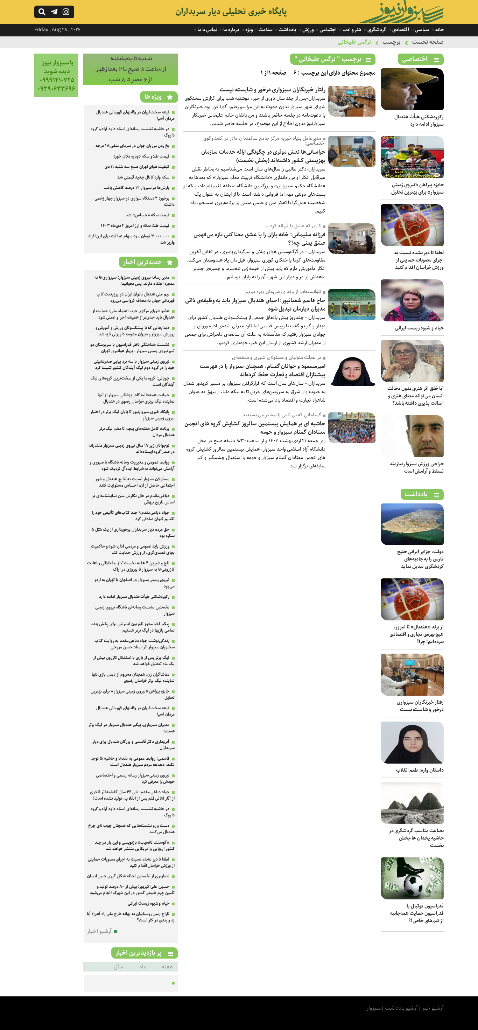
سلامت (265, 30)
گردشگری (376, 30)
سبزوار (373, 1008)
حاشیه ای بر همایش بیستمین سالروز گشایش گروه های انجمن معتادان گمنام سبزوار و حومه (254, 428)
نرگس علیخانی (354, 42)
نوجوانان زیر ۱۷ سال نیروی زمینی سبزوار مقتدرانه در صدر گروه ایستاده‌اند (132, 448)
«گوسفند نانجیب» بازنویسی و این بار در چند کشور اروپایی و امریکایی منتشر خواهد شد (135, 845)
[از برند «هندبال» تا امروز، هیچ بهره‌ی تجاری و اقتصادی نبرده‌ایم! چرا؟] (412, 619)
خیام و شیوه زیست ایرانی (419, 328)
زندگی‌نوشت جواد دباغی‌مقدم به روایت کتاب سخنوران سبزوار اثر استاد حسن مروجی (134, 644)
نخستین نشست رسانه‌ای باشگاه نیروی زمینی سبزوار (135, 610)
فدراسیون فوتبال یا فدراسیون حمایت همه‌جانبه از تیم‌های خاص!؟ (417, 913)
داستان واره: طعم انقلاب (420, 770)
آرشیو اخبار (99, 931)
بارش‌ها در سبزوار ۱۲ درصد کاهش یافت (136, 188)
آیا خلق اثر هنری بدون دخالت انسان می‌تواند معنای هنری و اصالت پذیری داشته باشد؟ (415, 396)
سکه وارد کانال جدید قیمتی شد (143, 177)
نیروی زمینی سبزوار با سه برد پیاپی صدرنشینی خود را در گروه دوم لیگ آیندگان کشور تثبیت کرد (134, 364)
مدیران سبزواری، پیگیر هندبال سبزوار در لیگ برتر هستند (132, 728)
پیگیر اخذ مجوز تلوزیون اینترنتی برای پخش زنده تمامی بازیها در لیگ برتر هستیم (133, 627)
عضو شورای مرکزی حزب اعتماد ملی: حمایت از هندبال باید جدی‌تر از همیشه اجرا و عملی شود (133, 314)
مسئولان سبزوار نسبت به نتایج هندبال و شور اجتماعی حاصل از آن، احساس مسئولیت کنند (135, 482)
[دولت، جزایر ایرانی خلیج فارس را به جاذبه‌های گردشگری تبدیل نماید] (412, 543)
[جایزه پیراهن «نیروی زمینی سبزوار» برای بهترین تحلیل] (412, 176)
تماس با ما (206, 30)
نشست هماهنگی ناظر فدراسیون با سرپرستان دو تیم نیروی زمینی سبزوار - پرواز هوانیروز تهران (132, 348)
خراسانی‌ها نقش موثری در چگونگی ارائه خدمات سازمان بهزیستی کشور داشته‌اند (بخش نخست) (263, 156)
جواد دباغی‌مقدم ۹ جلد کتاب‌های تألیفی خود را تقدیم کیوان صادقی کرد (133, 516)
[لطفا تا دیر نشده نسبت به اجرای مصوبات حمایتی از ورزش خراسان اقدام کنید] (412, 244)
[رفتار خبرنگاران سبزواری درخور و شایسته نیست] (412, 694)
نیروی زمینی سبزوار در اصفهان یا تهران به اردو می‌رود (134, 583)
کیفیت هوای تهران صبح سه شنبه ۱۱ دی (137, 166)
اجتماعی (327, 30)
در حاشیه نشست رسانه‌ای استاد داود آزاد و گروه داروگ (133, 132)
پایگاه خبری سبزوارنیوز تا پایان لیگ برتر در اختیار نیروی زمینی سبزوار (132, 415)
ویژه (248, 30)
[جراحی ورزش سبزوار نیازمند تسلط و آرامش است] (412, 455)
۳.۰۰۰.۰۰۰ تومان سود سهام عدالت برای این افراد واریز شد (131, 239)
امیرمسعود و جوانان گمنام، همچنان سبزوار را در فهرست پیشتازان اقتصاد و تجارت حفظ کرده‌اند (262, 371)
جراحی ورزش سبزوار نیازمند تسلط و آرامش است (416, 467)
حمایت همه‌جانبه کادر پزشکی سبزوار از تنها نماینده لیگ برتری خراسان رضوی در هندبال (136, 398)
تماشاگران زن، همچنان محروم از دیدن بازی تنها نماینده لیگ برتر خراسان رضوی (133, 677)
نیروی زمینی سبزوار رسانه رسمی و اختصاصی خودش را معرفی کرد (135, 778)
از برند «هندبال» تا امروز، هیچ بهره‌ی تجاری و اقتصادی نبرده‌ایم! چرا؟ (416, 634)
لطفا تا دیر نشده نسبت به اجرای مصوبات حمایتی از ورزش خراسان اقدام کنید (419, 260)
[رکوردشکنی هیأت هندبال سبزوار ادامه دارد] (412, 108)
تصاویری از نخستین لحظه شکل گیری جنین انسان (128, 876)
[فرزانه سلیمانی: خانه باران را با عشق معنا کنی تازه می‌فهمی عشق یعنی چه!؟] (351, 252)
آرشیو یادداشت (401, 1008)
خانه (439, 30)
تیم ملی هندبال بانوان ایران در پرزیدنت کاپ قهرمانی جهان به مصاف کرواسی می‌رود (136, 297)
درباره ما (231, 30)
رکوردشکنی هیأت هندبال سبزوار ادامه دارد (419, 120)
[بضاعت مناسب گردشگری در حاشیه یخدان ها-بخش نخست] (412, 822)
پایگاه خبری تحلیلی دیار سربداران (231, 11)
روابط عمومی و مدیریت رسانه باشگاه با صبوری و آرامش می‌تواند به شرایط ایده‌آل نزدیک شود (132, 465)
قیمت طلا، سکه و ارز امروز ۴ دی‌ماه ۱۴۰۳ (135, 225)
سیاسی (422, 30)
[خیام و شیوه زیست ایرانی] (412, 320)
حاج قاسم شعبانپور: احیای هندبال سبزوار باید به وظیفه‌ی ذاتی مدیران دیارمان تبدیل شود (255, 305)
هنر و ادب (351, 30)
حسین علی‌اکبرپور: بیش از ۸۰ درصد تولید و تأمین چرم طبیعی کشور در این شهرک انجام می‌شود (132, 890)
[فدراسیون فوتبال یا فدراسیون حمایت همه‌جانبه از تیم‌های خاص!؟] (412, 898)
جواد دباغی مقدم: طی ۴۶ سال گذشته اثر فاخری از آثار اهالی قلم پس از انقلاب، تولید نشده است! (132, 795)
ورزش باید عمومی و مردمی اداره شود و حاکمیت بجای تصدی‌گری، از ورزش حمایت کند (133, 549)
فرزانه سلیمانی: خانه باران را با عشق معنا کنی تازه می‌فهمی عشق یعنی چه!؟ (259, 239)
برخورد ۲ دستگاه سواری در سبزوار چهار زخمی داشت (134, 201)
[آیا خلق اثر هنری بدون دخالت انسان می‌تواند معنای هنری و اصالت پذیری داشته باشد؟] (412, 380)
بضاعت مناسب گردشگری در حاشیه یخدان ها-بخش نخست (416, 838)
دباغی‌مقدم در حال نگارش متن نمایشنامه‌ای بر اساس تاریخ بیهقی (133, 499)
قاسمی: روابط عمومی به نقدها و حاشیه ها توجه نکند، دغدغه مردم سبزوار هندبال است (133, 761)
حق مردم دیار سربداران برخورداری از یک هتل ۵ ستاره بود (133, 533)
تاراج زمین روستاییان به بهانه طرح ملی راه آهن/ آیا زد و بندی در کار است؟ (131, 917)
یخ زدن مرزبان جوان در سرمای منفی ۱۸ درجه (132, 145)
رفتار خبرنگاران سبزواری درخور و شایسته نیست (420, 706)
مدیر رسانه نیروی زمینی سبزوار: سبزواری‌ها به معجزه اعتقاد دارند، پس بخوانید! (134, 280)
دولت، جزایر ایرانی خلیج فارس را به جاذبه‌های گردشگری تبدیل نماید (420, 559)
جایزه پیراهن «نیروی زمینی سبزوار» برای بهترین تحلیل (417, 188)
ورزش (307, 30)
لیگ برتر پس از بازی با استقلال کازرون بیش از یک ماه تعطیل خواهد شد (134, 661)
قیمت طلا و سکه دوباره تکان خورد (141, 156)
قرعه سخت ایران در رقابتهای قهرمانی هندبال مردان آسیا (135, 115)
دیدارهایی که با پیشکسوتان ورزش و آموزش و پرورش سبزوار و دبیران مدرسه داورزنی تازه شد (135, 331)
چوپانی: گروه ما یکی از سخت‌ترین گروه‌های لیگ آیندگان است (133, 381)
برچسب (391, 42)
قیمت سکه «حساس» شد (147, 215)
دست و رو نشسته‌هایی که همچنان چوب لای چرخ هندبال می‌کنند (131, 829)
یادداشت (286, 30)
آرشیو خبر (433, 1008)
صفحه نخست (428, 42)
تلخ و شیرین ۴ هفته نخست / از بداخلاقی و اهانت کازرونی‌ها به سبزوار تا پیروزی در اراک (131, 566)
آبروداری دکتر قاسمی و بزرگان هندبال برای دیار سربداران (133, 745)
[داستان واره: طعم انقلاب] (412, 762)
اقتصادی (400, 30)
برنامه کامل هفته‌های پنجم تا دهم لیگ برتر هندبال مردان (137, 432)
